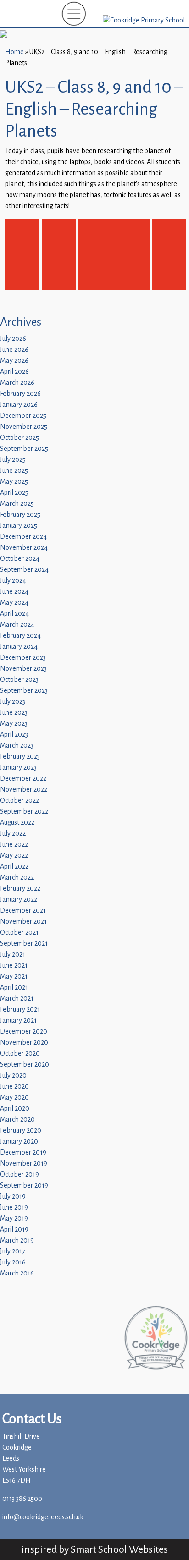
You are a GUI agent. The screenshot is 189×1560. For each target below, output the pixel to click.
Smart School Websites (119, 1549)
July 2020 (13, 1075)
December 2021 (23, 910)
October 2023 (19, 679)
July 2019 (13, 1196)
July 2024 (13, 580)
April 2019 (14, 1229)
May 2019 (14, 1218)
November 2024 (24, 547)
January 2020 (19, 1141)
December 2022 (23, 778)
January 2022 (18, 899)
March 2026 (17, 382)
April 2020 (14, 1108)
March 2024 (17, 624)
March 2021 (16, 998)
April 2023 (14, 734)
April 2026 (14, 371)
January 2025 (18, 525)
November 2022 (23, 789)
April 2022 (14, 866)
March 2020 (17, 1119)
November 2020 (24, 1042)
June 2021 (14, 965)
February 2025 (20, 514)
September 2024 (24, 569)
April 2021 (14, 987)
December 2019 (23, 1152)
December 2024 (23, 536)
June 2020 (14, 1086)
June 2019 (14, 1207)
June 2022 (14, 844)
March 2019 (17, 1240)
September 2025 (24, 448)
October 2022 (19, 800)
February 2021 (20, 1009)
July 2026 (13, 338)
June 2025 (14, 470)
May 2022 (14, 855)
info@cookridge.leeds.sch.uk (42, 1517)
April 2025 (14, 492)
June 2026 (14, 349)
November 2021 (23, 921)
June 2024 (14, 591)
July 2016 (13, 1262)
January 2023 (18, 767)
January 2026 (19, 404)
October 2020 (20, 1053)
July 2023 (12, 701)
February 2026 (20, 393)
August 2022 (17, 822)
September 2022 (24, 811)
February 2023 (20, 756)
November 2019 (23, 1163)
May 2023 (14, 723)
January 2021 (18, 1020)
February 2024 (20, 635)
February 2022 (20, 888)
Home (14, 52)
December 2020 (23, 1031)
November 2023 (23, 668)
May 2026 (14, 360)
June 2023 (14, 712)
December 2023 (23, 657)
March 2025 (17, 503)
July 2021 (12, 954)
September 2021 (24, 943)
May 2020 (14, 1097)
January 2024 (19, 646)
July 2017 (12, 1251)
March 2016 (17, 1273)
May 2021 (14, 976)
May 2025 (14, 481)
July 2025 (13, 459)
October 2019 (19, 1174)
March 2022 (17, 877)
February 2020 (20, 1130)
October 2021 (19, 932)
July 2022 (13, 833)
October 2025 (19, 437)
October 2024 (19, 558)
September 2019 (24, 1185)
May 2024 (14, 602)
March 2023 (16, 745)
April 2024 (14, 613)
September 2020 (24, 1064)
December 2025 (23, 415)
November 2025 (23, 426)
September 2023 (24, 690)
